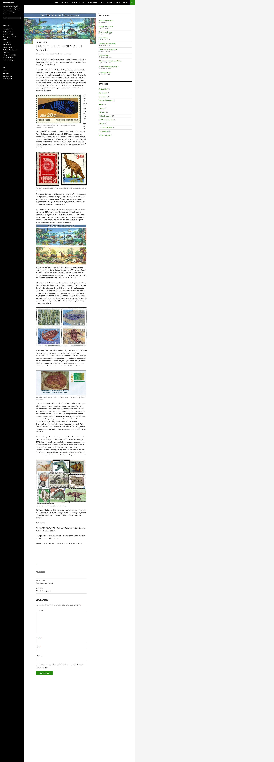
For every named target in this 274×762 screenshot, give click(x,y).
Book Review (103, 97)
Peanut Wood (103, 38)
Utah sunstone (103, 55)
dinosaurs (41, 571)
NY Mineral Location (106, 120)
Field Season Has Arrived (44, 582)
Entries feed (6, 73)
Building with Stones (105, 100)
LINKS (83, 2)
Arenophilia (103, 89)
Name (38, 638)
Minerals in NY (92, 2)
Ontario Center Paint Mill (107, 43)
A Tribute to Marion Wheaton (108, 67)
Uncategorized (104, 131)
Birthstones (103, 93)
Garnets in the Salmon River (108, 49)
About (56, 2)
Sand (101, 2)
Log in (5, 71)
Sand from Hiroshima (106, 20)
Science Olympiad (112, 2)
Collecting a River (105, 72)
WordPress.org (7, 78)
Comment (40, 610)
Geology (101, 108)
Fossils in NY (64, 2)
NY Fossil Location (105, 116)
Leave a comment (65, 54)
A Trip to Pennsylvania (43, 589)
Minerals (102, 112)
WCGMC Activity (105, 135)
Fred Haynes (8, 2)
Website (39, 656)
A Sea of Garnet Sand (106, 26)
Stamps (124, 2)
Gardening (74, 2)
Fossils (38, 42)
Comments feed (7, 76)
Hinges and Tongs (106, 127)
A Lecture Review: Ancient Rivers (110, 61)
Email (38, 647)
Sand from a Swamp (105, 32)
